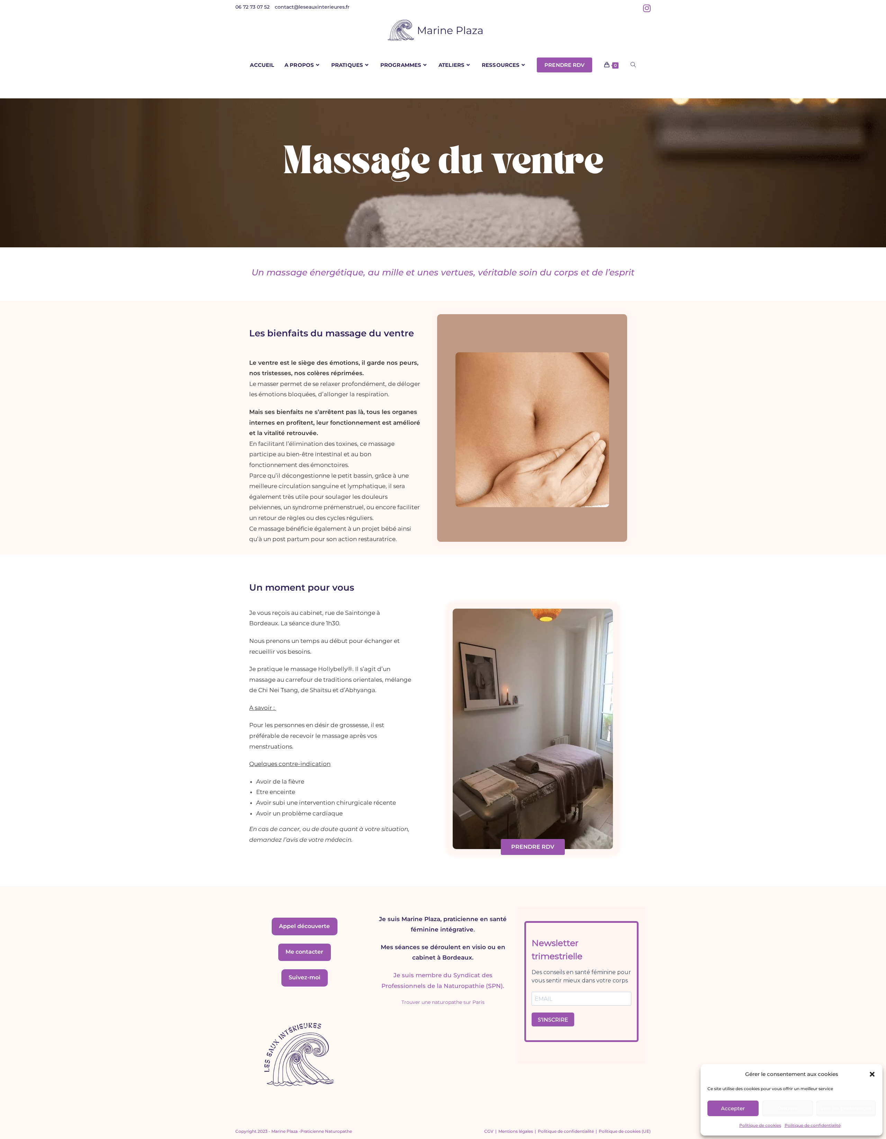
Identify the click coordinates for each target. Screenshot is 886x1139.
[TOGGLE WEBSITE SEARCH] (633, 65)
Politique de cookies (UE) (625, 1131)
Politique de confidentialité (813, 1125)
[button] (872, 1074)
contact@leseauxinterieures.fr (312, 7)
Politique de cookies (760, 1125)
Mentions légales (515, 1131)
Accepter (733, 1108)
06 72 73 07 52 (252, 7)
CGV (489, 1131)
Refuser (787, 1108)
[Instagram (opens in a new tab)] (646, 8)
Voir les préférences (846, 1108)
